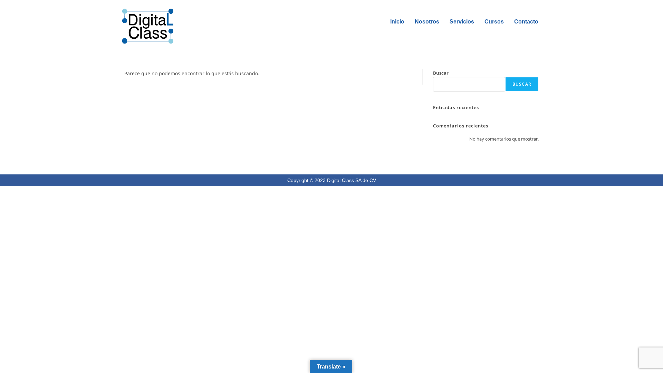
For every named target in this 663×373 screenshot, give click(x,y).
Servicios (462, 22)
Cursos (494, 22)
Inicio (397, 22)
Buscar (441, 73)
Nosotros (427, 22)
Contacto (526, 22)
